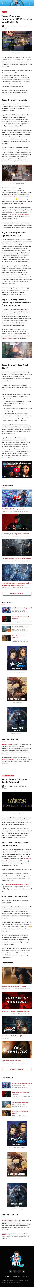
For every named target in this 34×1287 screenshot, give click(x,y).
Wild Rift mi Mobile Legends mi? (13, 509)
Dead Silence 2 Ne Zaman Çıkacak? (14, 1036)
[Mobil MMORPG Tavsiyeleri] (6, 629)
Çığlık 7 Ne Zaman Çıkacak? (11, 1060)
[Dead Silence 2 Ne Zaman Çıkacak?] (17, 1025)
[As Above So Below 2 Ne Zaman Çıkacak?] (17, 1000)
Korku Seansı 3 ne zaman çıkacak (18, 884)
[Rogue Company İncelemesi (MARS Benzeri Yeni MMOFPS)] (17, 41)
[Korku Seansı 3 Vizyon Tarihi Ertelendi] (17, 801)
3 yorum (5, 28)
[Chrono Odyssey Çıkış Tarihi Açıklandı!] (17, 522)
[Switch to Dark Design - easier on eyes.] (29, 3)
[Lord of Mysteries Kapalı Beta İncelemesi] (17, 547)
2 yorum (5, 788)
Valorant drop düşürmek (19, 214)
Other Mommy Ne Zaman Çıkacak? (14, 986)
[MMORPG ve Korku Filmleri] (16, 3)
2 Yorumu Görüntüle (17, 1069)
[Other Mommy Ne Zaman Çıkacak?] (6, 638)
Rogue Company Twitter (17, 197)
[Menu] (3, 3)
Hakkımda (8, 1276)
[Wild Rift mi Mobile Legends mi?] (17, 498)
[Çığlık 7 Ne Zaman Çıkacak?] (17, 1049)
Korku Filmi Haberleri (7, 775)
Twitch (22, 394)
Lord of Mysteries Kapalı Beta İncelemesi (16, 558)
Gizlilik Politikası (23, 1276)
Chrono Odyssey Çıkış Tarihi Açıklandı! (15, 534)
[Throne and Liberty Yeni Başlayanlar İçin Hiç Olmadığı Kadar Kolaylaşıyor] (17, 572)
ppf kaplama (18, 1282)
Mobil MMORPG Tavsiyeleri (20, 627)
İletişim (14, 1276)
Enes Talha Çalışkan (12, 25)
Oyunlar (4, 12)
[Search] (31, 3)
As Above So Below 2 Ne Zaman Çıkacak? (16, 1011)
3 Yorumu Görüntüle (17, 593)
